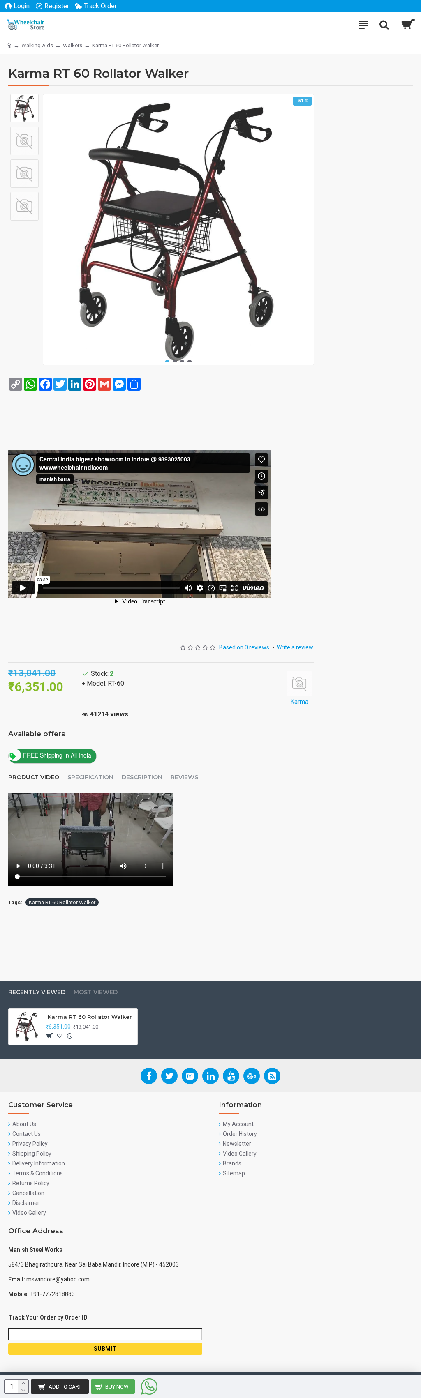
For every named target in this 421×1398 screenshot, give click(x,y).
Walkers (72, 45)
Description (142, 777)
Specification (90, 777)
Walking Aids (37, 45)
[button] (167, 361)
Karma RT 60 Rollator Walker (62, 902)
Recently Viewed (36, 992)
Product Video (33, 777)
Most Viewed (96, 992)
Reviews (184, 777)
